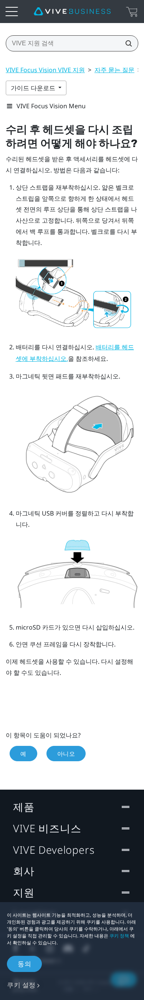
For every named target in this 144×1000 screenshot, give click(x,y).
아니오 (66, 753)
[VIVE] (72, 11)
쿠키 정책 (119, 935)
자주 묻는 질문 (114, 70)
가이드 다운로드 (34, 88)
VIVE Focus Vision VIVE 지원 (45, 70)
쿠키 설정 (21, 984)
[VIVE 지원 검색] (126, 43)
